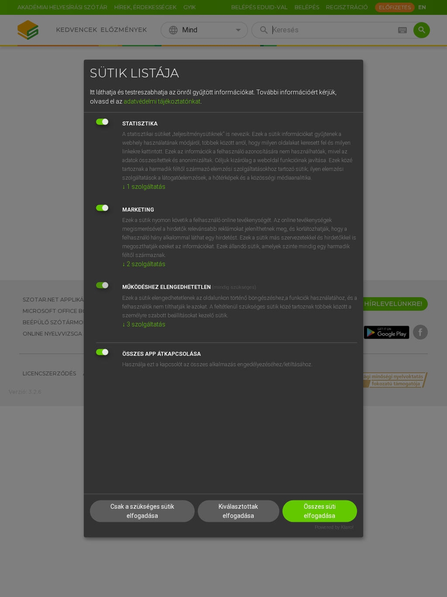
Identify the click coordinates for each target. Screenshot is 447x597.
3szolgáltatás (143, 323)
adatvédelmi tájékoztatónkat (162, 100)
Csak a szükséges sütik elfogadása (142, 511)
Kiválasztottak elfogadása (238, 511)
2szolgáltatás (143, 263)
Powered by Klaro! (334, 527)
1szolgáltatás (143, 186)
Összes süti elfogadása (320, 511)
